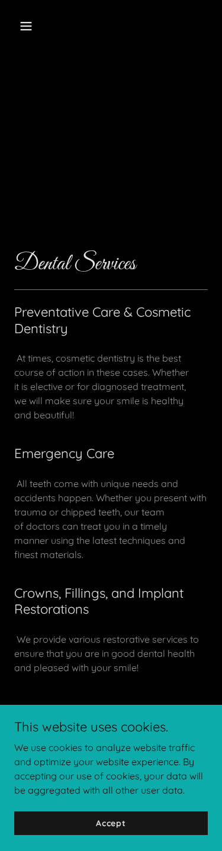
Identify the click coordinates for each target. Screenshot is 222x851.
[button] (36, 26)
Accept (111, 822)
